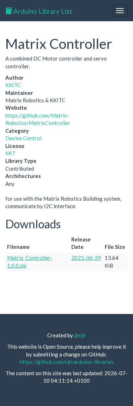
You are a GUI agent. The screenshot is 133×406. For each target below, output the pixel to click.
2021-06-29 (86, 258)
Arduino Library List (42, 11)
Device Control (23, 138)
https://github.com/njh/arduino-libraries (66, 362)
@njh (80, 335)
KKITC (13, 85)
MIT (10, 153)
